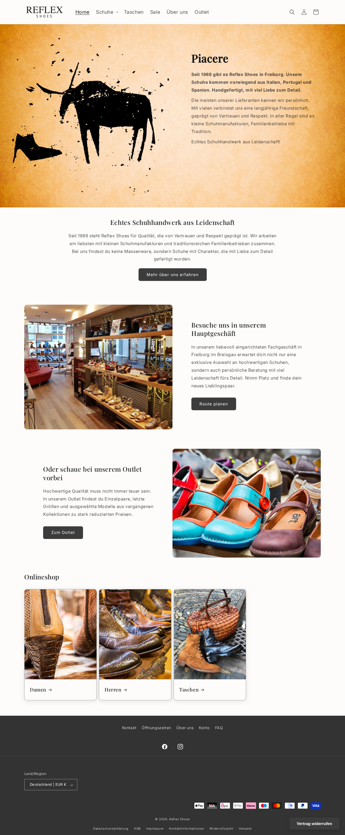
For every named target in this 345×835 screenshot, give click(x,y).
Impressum (155, 829)
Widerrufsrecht (221, 829)
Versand (245, 829)
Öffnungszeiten (156, 727)
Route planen (213, 403)
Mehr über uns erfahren (173, 274)
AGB (137, 829)
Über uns (185, 727)
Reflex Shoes (179, 819)
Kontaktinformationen (186, 829)
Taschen (189, 690)
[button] (107, 12)
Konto (204, 727)
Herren (113, 690)
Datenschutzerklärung (111, 829)
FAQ (219, 727)
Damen (38, 690)
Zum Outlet (63, 532)
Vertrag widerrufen (314, 823)
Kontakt (129, 727)
